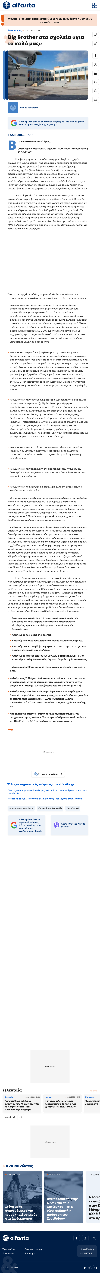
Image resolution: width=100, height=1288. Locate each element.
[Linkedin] (96, 73)
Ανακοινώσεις (15, 30)
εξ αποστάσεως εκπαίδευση (21, 808)
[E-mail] (96, 100)
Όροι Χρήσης (9, 1249)
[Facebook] (96, 55)
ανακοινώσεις (19, 1165)
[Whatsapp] (96, 91)
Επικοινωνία (9, 1253)
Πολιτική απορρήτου (35, 1249)
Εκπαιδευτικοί (73, 808)
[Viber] (96, 82)
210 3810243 (86, 1253)
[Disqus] (50, 877)
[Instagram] (85, 1238)
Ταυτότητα (30, 1253)
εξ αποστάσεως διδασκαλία (50, 808)
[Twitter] (96, 64)
